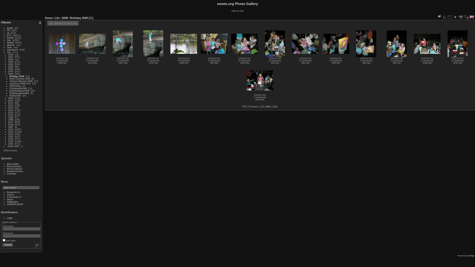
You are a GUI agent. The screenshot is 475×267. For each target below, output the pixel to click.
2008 (10, 74)
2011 (10, 103)
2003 (10, 62)
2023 (10, 139)
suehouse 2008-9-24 (20, 83)
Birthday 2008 (16, 76)
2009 (10, 98)
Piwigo (471, 256)
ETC (9, 35)
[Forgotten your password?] (36, 245)
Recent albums (14, 169)
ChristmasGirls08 (18, 88)
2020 (10, 132)
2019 (10, 129)
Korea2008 (15, 95)
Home (49, 17)
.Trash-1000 (13, 146)
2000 (10, 54)
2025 (10, 144)
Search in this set (65, 23)
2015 (10, 112)
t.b (8, 33)
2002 (10, 59)
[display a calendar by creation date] (466, 17)
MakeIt (10, 42)
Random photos (15, 171)
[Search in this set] (439, 16)
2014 (10, 110)
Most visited (13, 164)
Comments (12, 197)
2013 (10, 107)
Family (10, 38)
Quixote (11, 45)
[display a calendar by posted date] (460, 17)
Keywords (12, 192)
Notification (12, 202)
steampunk (12, 50)
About (10, 199)
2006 (10, 69)
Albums (6, 22)
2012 (10, 105)
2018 (10, 124)
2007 (10, 71)
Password (8, 233)
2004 (10, 64)
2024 (10, 141)
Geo (9, 40)
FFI (8, 30)
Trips (9, 47)
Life (9, 52)
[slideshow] (455, 17)
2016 (10, 115)
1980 (10, 117)
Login (10, 218)
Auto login (10, 240)
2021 (10, 134)
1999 (10, 119)
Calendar (11, 173)
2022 (10, 136)
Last (275, 106)
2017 (10, 122)
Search (10, 194)
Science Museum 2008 (21, 81)
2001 (10, 57)
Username (8, 226)
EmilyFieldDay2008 (19, 91)
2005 (10, 66)
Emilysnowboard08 (19, 93)
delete (10, 28)
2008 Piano (15, 86)
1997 (10, 127)
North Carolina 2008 (19, 79)
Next (268, 106)
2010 (10, 100)
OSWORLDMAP (15, 204)
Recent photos (14, 166)
